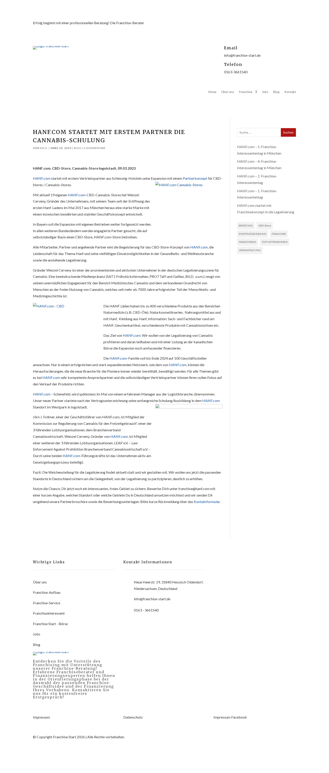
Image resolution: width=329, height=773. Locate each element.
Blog (276, 92)
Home (212, 92)
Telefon (233, 64)
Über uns (227, 92)
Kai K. (44, 148)
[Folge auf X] (274, 27)
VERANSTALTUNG (250, 250)
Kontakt (290, 92)
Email (231, 47)
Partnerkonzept (195, 178)
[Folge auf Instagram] (283, 27)
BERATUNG (246, 225)
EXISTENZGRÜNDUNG (252, 233)
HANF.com (41, 178)
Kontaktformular (207, 501)
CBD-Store (264, 225)
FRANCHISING (247, 242)
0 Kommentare (94, 148)
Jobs (265, 92)
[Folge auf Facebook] (265, 27)
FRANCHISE (279, 233)
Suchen (288, 132)
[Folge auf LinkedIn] (292, 27)
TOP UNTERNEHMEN (275, 242)
